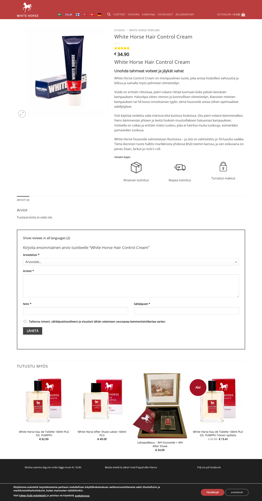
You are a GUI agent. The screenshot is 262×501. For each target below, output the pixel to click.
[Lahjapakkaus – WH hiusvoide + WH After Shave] (160, 405)
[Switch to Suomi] (77, 14)
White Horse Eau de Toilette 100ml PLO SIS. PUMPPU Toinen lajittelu (218, 433)
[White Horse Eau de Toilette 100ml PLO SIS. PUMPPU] (44, 400)
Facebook (215, 467)
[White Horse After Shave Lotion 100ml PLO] (102, 400)
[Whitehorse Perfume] (33, 9)
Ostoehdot (165, 14)
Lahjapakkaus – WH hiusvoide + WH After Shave (160, 444)
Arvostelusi (31, 255)
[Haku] (108, 14)
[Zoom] (22, 114)
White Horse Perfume (144, 30)
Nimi (27, 304)
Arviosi (28, 271)
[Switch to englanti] (68, 14)
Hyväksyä (213, 492)
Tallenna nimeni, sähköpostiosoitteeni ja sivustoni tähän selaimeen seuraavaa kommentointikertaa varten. (97, 321)
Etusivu (119, 30)
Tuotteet (119, 14)
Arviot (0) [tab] (23, 200)
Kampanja (148, 14)
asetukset (237, 492)
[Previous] (17, 416)
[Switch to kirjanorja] (85, 14)
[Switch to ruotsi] (59, 14)
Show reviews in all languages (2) (46, 238)
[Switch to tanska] (92, 14)
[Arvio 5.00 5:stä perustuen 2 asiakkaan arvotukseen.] (179, 48)
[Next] (245, 416)
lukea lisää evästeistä (32, 495)
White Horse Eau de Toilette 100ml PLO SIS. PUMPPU (44, 433)
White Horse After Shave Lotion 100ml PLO (102, 433)
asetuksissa (82, 496)
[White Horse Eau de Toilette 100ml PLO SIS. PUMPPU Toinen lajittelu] (218, 400)
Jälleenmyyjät (185, 14)
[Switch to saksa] (99, 14)
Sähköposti (142, 304)
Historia (133, 14)
